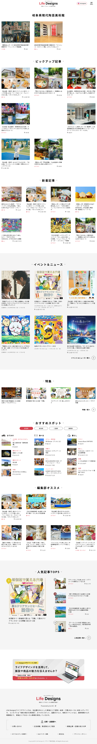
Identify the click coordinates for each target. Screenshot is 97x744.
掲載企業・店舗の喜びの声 (76, 726)
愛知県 (26, 428)
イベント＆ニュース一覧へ (80, 358)
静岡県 (71, 428)
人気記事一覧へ (79, 638)
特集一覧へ (86, 409)
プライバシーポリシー (80, 734)
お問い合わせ (17, 726)
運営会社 (61, 734)
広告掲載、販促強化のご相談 (44, 726)
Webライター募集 (43, 734)
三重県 (56, 428)
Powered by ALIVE (47, 706)
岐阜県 (41, 428)
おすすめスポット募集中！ (19, 734)
